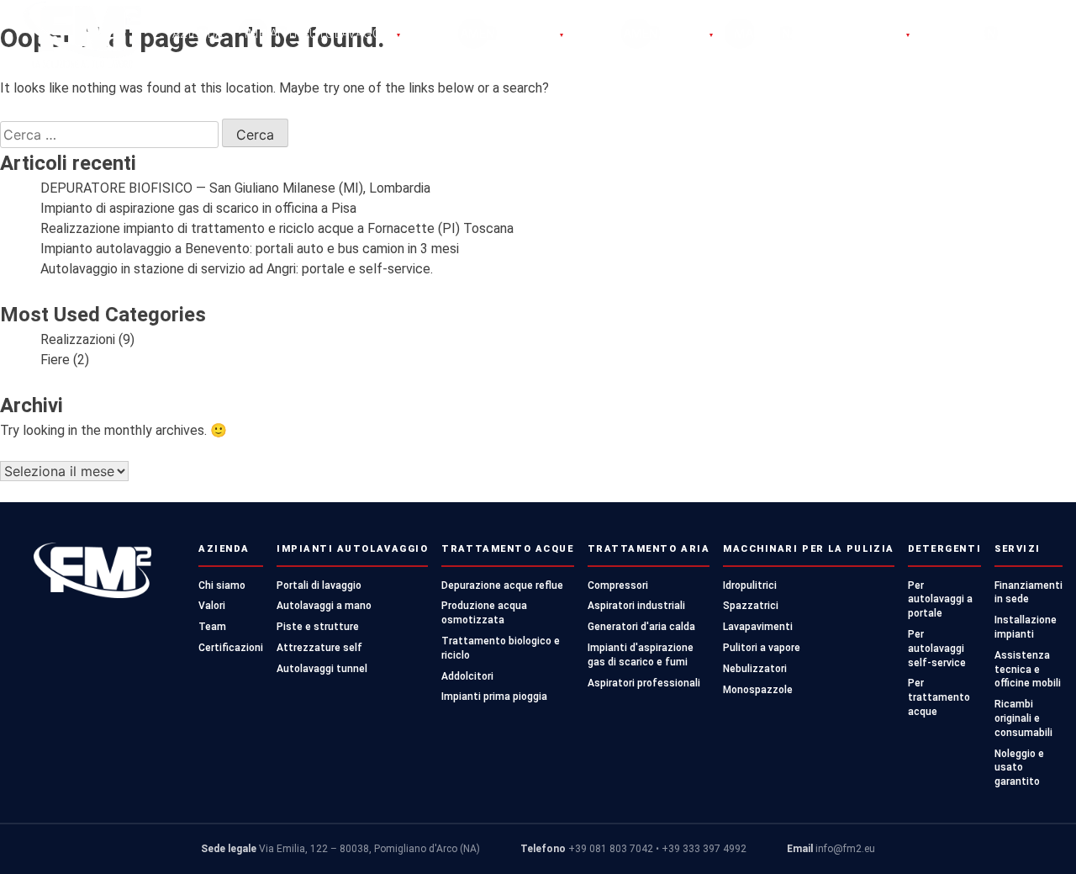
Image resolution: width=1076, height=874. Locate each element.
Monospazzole (758, 690)
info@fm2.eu (845, 849)
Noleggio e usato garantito (1019, 768)
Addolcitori (467, 676)
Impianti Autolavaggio (352, 548)
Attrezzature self (319, 648)
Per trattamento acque (939, 697)
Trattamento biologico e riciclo (500, 648)
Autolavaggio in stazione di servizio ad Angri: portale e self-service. (236, 269)
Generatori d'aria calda (641, 627)
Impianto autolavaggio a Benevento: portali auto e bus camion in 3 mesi (249, 249)
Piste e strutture (318, 627)
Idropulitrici (750, 585)
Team (212, 627)
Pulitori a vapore (761, 648)
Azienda (198, 34)
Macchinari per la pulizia (808, 548)
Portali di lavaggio (319, 585)
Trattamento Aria (649, 34)
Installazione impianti (1025, 627)
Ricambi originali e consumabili (1023, 718)
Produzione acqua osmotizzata (484, 613)
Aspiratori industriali (636, 606)
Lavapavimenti (758, 627)
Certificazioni (230, 648)
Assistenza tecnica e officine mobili (1027, 669)
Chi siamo (221, 585)
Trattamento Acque (492, 34)
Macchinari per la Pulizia (822, 34)
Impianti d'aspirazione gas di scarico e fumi (641, 655)
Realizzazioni (77, 339)
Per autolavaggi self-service (937, 648)
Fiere (55, 360)
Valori (211, 606)
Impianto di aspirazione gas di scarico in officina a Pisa (198, 208)
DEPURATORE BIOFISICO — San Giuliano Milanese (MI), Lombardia (235, 188)
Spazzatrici (750, 606)
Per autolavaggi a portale (940, 600)
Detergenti (969, 34)
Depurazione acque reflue (502, 585)
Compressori (618, 585)
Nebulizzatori (755, 669)
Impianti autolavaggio (322, 34)
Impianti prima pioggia (494, 696)
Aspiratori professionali (644, 683)
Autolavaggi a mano (324, 606)
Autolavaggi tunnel (322, 669)
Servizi (1017, 548)
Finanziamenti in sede (1028, 593)
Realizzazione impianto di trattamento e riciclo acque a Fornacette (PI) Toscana (277, 228)
